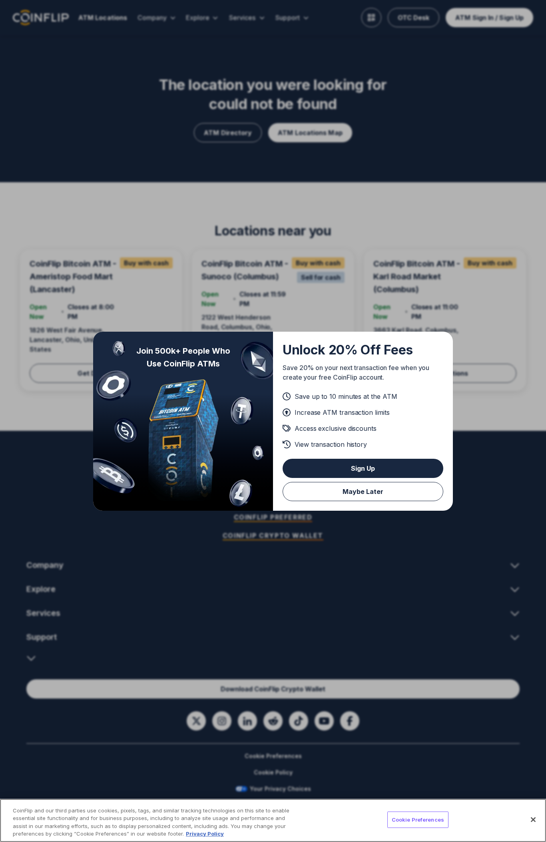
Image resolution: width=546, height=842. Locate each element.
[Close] (533, 819)
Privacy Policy (205, 833)
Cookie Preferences (418, 819)
